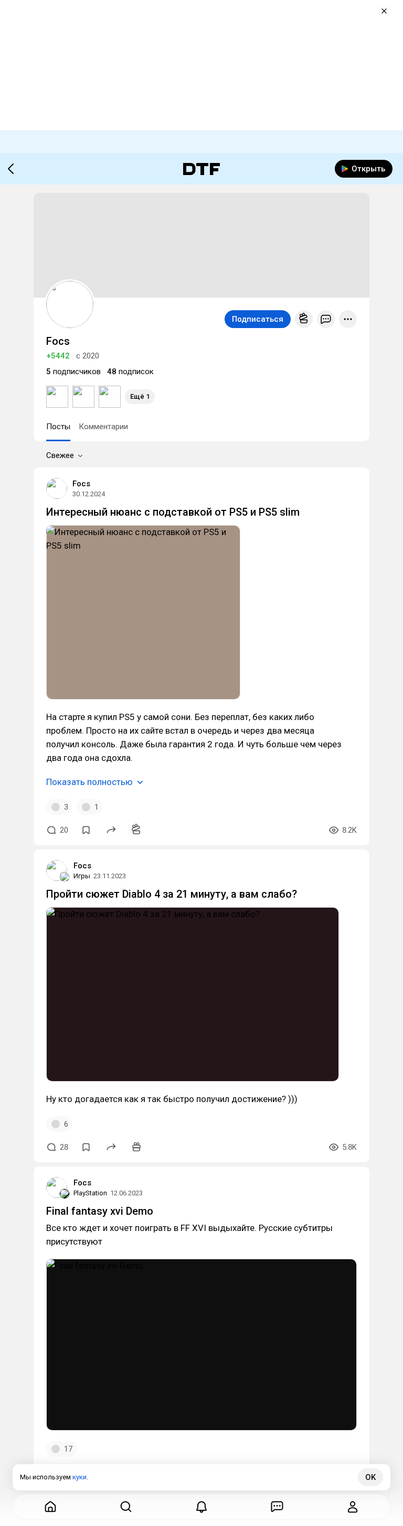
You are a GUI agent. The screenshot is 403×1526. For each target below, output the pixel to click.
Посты (58, 426)
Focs (81, 483)
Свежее (60, 455)
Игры (81, 876)
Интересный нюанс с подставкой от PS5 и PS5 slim (173, 512)
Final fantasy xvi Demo (99, 1211)
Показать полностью (89, 782)
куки (79, 1477)
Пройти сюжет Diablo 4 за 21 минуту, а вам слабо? (171, 894)
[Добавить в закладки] (86, 830)
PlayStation (90, 1193)
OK (370, 1477)
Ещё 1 (140, 396)
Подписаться (257, 319)
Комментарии (103, 426)
